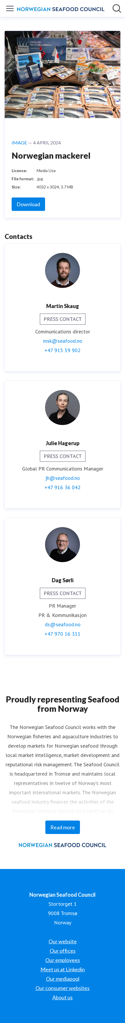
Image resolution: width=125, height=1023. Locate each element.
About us (62, 997)
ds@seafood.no (63, 624)
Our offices (63, 950)
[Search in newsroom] (117, 8)
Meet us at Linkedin (62, 969)
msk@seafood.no (62, 340)
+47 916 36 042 (62, 487)
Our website (63, 941)
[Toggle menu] (9, 8)
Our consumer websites (62, 988)
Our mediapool (62, 978)
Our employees (62, 960)
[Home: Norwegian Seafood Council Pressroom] (60, 8)
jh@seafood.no (62, 478)
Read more (62, 827)
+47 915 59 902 (62, 350)
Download (28, 204)
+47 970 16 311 (62, 633)
